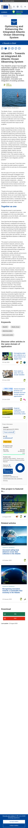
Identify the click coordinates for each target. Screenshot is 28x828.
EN (5, 48)
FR (12, 48)
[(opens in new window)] (6, 6)
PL (19, 48)
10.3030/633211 (7, 438)
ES (9, 48)
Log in (14, 6)
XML (15, 614)
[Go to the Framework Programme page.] (14, 22)
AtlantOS (5, 327)
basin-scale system (8, 335)
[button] (17, 6)
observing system (7, 331)
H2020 (5, 16)
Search (21, 6)
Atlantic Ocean (15, 327)
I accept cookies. (14, 821)
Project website (8, 432)
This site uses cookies (8, 816)
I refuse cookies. (14, 825)
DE (2, 48)
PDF (15, 618)
